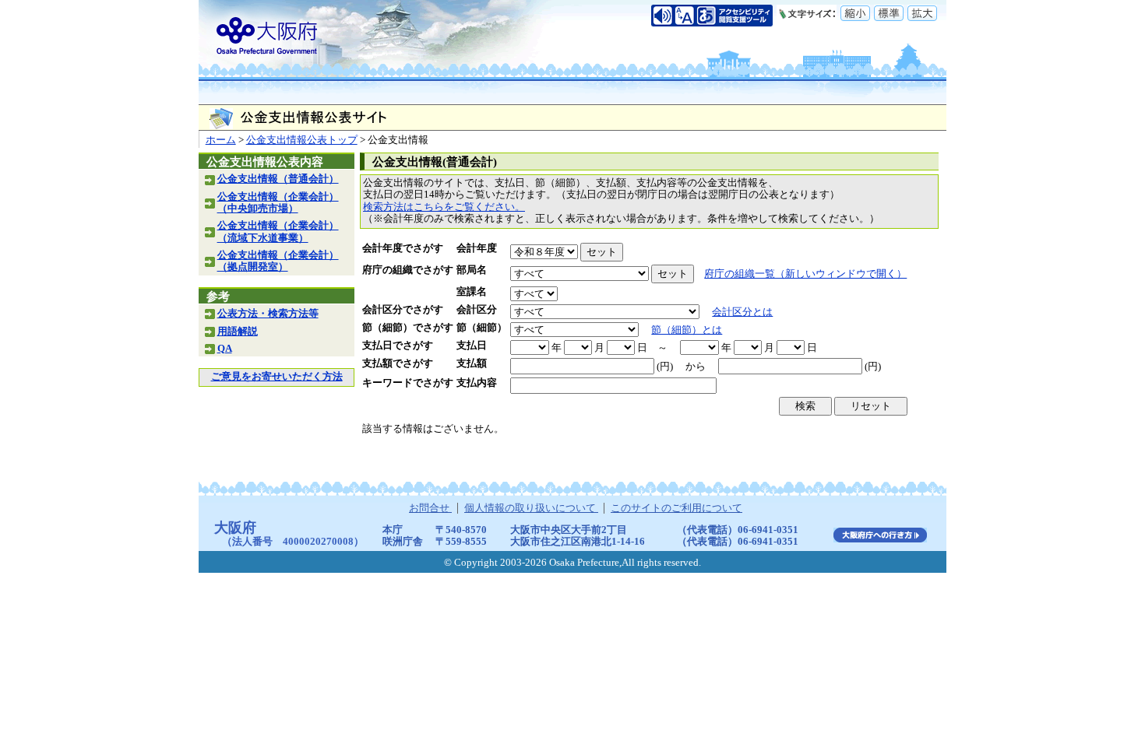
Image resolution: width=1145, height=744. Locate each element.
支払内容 (476, 382)
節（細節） (481, 327)
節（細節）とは (686, 330)
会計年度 (476, 248)
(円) (665, 366)
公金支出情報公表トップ (302, 140)
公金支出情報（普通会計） (278, 179)
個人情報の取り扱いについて (531, 508)
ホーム (221, 140)
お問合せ (430, 508)
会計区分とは (742, 312)
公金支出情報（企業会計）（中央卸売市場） (278, 202)
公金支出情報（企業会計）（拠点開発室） (278, 261)
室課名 (471, 291)
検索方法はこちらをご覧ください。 (444, 207)
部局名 (471, 270)
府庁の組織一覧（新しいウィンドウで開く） (805, 273)
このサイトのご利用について (676, 508)
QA (224, 348)
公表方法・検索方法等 (268, 313)
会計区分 (476, 309)
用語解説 (237, 331)
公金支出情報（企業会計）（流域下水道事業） (278, 231)
